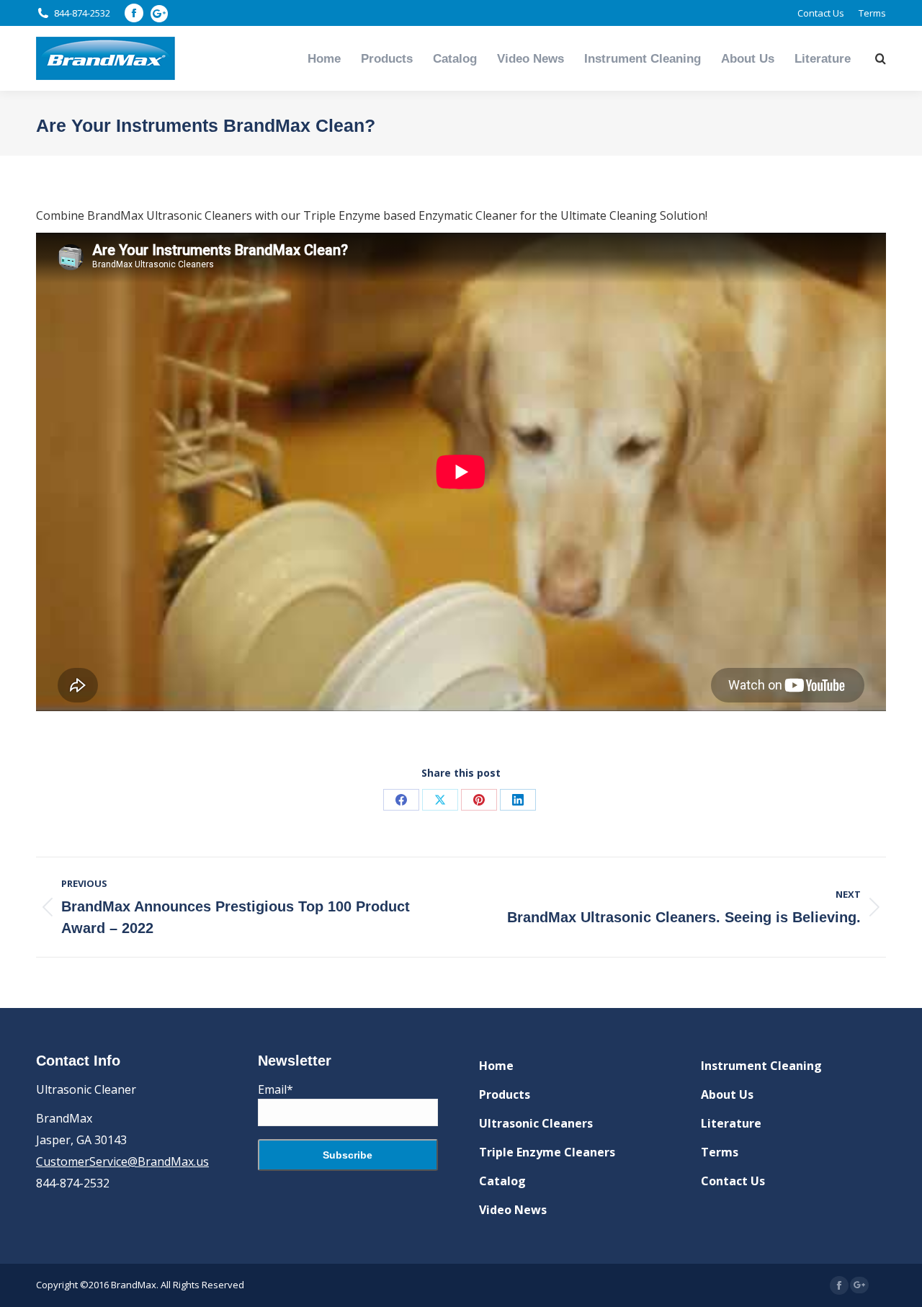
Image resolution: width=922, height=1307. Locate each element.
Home (496, 1066)
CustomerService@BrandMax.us (122, 1161)
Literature (731, 1123)
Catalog (502, 1181)
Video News (513, 1210)
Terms (719, 1152)
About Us (727, 1094)
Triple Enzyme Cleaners (547, 1152)
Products (504, 1094)
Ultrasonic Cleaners (536, 1123)
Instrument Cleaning (761, 1066)
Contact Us (733, 1181)
